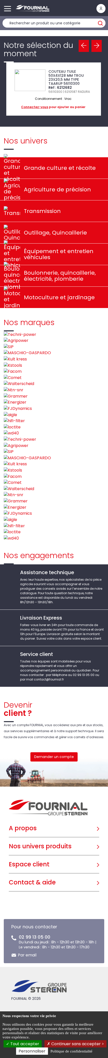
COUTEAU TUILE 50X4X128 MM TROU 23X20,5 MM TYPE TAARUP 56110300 (66, 77)
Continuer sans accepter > (77, 1044)
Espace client (29, 864)
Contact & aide (32, 882)
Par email (27, 955)
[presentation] (84, 46)
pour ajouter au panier (53, 107)
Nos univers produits (40, 846)
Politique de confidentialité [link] (71, 1051)
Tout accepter (24, 1044)
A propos (23, 828)
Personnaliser (32, 1051)
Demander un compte (54, 756)
